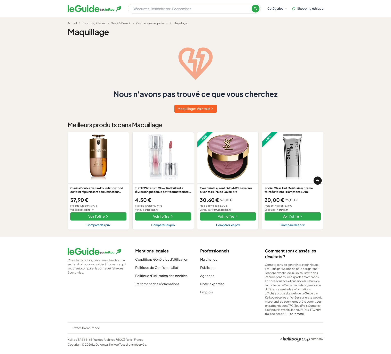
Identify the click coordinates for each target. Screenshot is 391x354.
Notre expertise (212, 284)
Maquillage (180, 23)
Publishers (208, 267)
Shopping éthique (94, 23)
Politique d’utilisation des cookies (161, 276)
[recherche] (255, 8)
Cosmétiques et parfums (152, 23)
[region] (195, 180)
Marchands (208, 259)
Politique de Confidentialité (156, 267)
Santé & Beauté (120, 23)
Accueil (72, 23)
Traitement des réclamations (157, 284)
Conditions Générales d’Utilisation (161, 259)
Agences (207, 276)
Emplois (206, 292)
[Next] (318, 180)
